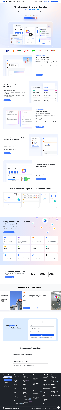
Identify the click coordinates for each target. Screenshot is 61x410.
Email (15, 383)
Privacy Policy (53, 387)
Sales (33, 394)
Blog (52, 376)
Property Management (46, 384)
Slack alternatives (35, 380)
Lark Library (53, 381)
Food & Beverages (45, 399)
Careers (24, 403)
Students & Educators (36, 397)
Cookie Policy (53, 392)
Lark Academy (53, 380)
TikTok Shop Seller (37, 408)
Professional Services (46, 402)
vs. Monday (25, 381)
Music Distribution (47, 408)
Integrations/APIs (45, 377)
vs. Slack (24, 380)
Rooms (15, 385)
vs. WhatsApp (25, 385)
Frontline (44, 395)
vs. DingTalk (25, 391)
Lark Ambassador (26, 398)
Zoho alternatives (35, 382)
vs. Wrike (24, 389)
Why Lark (24, 376)
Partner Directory (26, 402)
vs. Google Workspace (26, 377)
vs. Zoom (24, 392)
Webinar (15, 387)
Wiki (15, 392)
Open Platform (16, 397)
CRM (33, 390)
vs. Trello (24, 388)
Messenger (16, 377)
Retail (43, 383)
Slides (15, 388)
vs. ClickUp (25, 383)
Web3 (43, 403)
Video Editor (42, 408)
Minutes (15, 384)
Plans (15, 402)
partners (41, 337)
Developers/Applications (46, 376)
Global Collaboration (46, 394)
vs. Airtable (25, 387)
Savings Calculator (17, 403)
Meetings (15, 380)
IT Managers (35, 398)
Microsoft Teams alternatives (35, 379)
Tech (43, 396)
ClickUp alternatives (36, 384)
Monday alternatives (36, 383)
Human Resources (35, 393)
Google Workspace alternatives (36, 376)
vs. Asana (24, 384)
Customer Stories (54, 377)
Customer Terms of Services (55, 388)
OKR (15, 396)
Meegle (15, 393)
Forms (15, 395)
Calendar (15, 389)
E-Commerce (45, 381)
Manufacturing (45, 385)
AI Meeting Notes (17, 381)
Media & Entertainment (46, 388)
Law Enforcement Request (55, 395)
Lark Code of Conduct (54, 391)
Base (15, 376)
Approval (15, 391)
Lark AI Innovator (26, 399)
